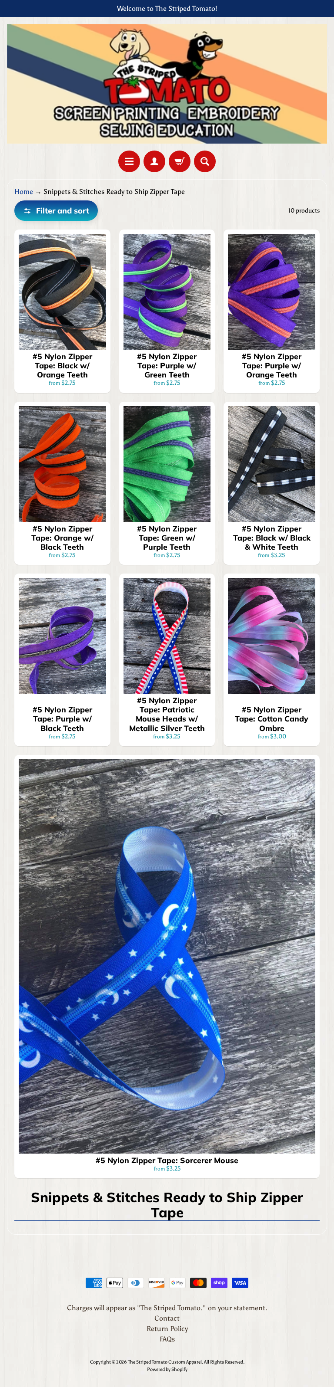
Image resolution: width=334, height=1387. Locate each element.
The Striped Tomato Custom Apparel (165, 1362)
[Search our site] (205, 161)
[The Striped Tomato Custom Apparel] (167, 84)
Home (23, 191)
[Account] (154, 161)
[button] (56, 210)
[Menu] (129, 161)
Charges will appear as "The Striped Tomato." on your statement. (167, 1308)
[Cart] (179, 161)
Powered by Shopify (167, 1369)
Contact (167, 1318)
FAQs (167, 1339)
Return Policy (167, 1329)
